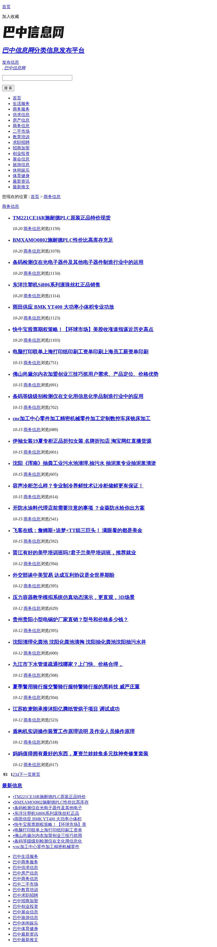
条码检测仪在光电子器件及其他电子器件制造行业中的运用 (78, 262)
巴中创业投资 (25, 906)
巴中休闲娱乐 (25, 923)
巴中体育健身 (25, 928)
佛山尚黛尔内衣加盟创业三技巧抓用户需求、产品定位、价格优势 (86, 374)
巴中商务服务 (25, 862)
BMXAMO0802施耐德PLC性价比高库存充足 (63, 240)
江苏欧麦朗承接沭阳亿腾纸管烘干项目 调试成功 (66, 709)
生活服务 (21, 103)
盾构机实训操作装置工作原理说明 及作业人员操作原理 (74, 731)
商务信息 (21, 125)
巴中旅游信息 (25, 917)
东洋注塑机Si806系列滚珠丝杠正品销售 (56, 284)
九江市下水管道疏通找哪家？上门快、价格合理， (68, 664)
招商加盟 (21, 148)
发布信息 (10, 62)
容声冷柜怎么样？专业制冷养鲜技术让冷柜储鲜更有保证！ (78, 485)
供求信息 (21, 114)
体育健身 (21, 175)
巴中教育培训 (25, 889)
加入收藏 (10, 16)
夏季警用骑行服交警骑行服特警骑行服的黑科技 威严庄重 (76, 686)
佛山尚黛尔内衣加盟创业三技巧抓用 (47, 835)
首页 (6, 6)
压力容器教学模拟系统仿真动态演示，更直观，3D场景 (74, 597)
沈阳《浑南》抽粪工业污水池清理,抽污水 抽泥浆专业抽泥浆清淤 (84, 463)
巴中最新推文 (25, 939)
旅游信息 (21, 164)
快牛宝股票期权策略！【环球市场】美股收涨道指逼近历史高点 (83, 329)
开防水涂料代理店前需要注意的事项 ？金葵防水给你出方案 (79, 508)
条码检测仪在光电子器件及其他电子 (47, 808)
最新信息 (12, 785)
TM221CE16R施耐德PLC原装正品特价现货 (62, 218)
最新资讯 (21, 181)
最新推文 (21, 187)
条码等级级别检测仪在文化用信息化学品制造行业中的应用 (78, 396)
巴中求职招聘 (25, 895)
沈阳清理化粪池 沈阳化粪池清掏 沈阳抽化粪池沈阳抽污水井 (79, 642)
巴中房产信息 (25, 873)
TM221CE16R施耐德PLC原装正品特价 (49, 796)
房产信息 (21, 120)
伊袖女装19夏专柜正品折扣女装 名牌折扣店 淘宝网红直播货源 (82, 441)
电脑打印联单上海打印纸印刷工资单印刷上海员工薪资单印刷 (80, 351)
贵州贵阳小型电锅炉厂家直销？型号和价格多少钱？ (70, 619)
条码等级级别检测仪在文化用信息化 (47, 841)
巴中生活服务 (25, 856)
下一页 (25, 774)
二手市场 (21, 131)
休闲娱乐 (21, 170)
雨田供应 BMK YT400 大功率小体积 (47, 819)
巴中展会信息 (25, 912)
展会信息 (21, 159)
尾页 (36, 774)
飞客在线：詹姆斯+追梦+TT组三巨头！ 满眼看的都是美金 (77, 530)
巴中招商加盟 (25, 901)
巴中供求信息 (25, 867)
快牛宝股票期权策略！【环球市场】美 (49, 824)
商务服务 (21, 109)
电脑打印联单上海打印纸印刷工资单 (47, 830)
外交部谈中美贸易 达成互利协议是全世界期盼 (64, 575)
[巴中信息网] (35, 38)
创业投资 (21, 153)
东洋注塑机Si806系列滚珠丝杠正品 (46, 813)
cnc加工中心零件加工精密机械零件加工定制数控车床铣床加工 (82, 418)
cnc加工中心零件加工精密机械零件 (46, 846)
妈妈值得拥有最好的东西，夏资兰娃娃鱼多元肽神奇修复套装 (80, 753)
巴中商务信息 (25, 878)
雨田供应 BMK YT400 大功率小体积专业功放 (63, 307)
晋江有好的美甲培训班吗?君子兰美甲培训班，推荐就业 (74, 552)
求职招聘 (21, 142)
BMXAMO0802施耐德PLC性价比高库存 (51, 802)
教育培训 (21, 137)
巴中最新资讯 (25, 934)
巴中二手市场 (25, 884)
